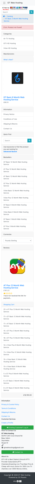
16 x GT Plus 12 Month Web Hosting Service (17, 339)
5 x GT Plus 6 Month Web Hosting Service (16, 375)
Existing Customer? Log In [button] (18, 428)
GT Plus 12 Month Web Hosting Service (15, 184)
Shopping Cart (9, 304)
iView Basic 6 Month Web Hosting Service (16, 213)
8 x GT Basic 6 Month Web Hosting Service (16, 389)
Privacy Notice (9, 114)
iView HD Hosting (10, 48)
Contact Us (8, 129)
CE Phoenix (22, 477)
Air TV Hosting (9, 39)
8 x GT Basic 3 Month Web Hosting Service (16, 382)
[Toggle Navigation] (4, 3)
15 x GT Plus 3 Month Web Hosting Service (16, 332)
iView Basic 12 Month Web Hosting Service (16, 192)
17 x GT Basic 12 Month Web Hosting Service (17, 317)
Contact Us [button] (18, 452)
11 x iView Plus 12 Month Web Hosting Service (18, 353)
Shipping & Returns (10, 124)
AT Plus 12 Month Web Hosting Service (15, 170)
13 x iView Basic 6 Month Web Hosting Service (15, 367)
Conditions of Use (10, 119)
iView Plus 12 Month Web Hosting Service (16, 199)
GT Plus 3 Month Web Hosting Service (15, 227)
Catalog (10, 16)
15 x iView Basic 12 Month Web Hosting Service (15, 360)
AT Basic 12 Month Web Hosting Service (15, 177)
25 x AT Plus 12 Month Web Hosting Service (17, 310)
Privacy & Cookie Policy (10, 404)
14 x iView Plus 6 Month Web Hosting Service (17, 346)
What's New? (8, 60)
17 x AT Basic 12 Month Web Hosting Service (17, 325)
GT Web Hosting (14, 3)
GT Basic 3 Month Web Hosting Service (15, 220)
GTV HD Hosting (10, 43)
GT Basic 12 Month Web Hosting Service (15, 163)
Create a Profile (7, 423)
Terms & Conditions (8, 408)
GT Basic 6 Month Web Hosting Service (14, 98)
